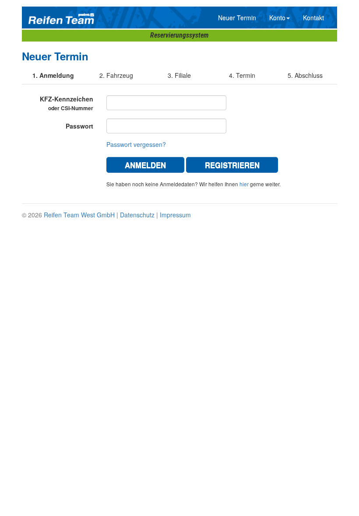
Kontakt (313, 17)
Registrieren (232, 165)
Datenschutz (137, 214)
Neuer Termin (237, 17)
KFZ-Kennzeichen (66, 103)
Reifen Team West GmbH (79, 214)
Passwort (79, 126)
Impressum (175, 214)
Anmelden (145, 165)
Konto (277, 17)
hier (244, 184)
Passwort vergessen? (136, 144)
